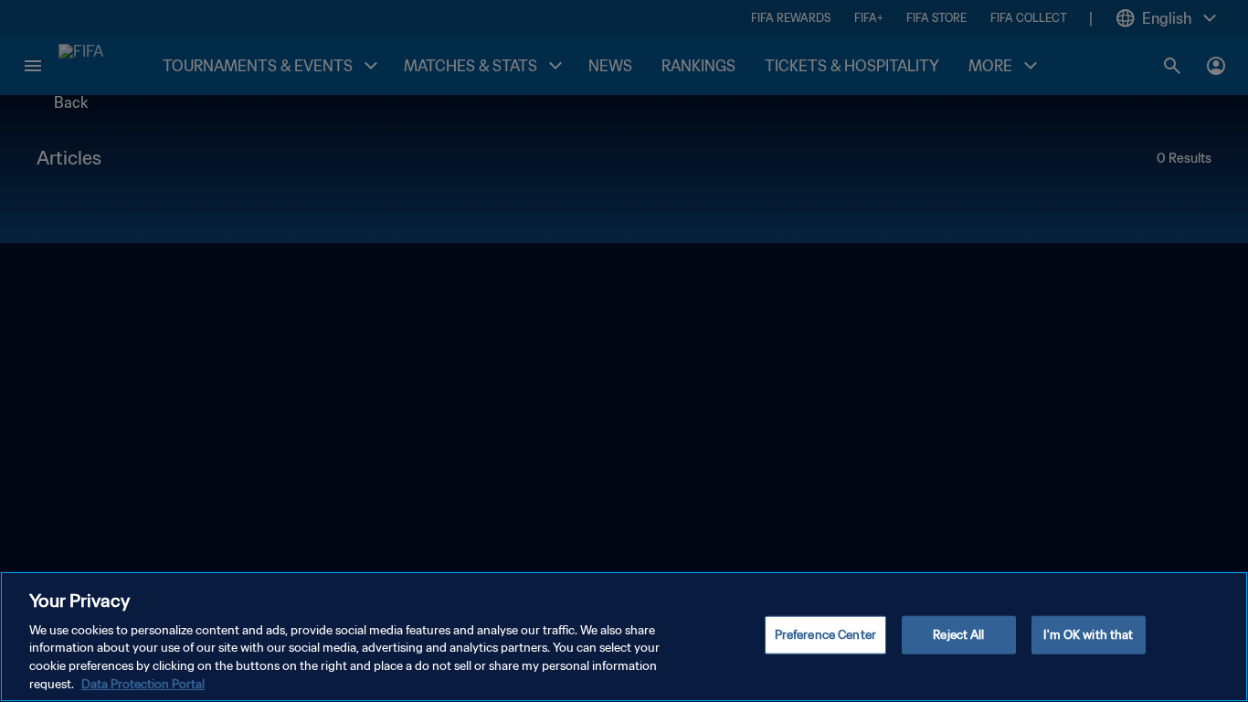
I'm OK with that (1088, 635)
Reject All (958, 635)
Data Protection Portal (143, 683)
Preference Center (825, 635)
